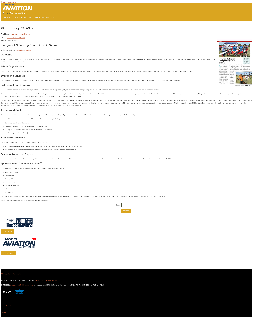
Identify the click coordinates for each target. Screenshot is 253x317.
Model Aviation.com (45, 17)
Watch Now (8, 253)
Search (118, 205)
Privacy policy (6, 274)
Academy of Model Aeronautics (45, 280)
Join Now (7, 232)
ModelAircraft (6, 306)
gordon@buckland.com (24, 50)
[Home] (20, 6)
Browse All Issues (22, 17)
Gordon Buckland (20, 34)
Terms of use (17, 274)
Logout (3, 312)
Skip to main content (8, 2)
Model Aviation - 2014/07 (16, 38)
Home (7, 17)
